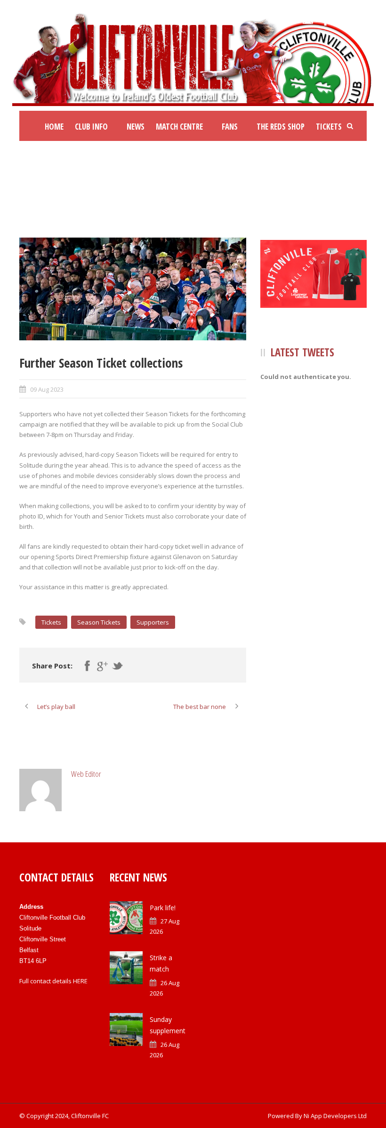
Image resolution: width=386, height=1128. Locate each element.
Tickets (329, 126)
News (136, 126)
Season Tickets (99, 622)
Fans (230, 126)
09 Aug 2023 (47, 389)
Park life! (163, 907)
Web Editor (86, 773)
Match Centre (179, 126)
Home (54, 126)
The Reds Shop (281, 126)
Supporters (153, 622)
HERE (80, 981)
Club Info (91, 126)
